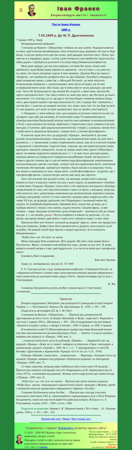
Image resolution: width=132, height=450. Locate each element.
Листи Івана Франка (66, 24)
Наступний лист (81, 418)
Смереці (43, 447)
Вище (66, 418)
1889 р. (66, 29)
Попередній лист (51, 418)
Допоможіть (66, 428)
